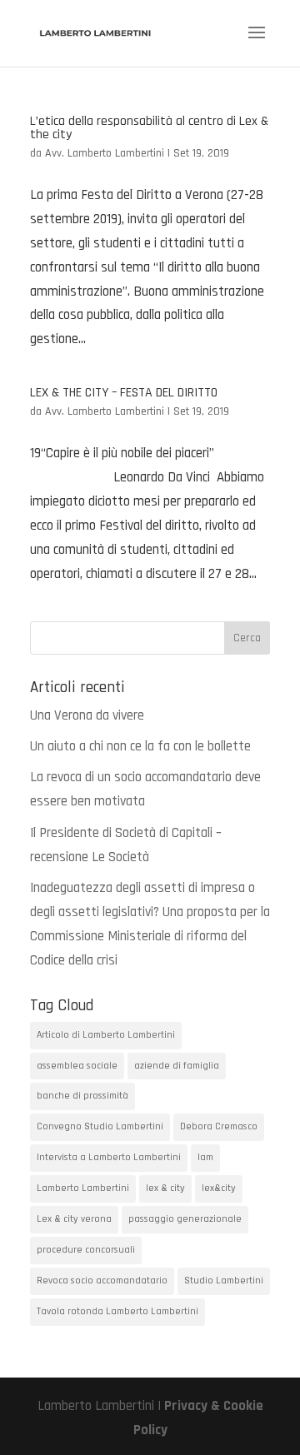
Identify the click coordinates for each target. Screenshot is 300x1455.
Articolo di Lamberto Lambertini (106, 1035)
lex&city (219, 1188)
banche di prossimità (82, 1095)
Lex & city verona (74, 1219)
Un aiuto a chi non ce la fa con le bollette (140, 746)
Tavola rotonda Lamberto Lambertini (117, 1311)
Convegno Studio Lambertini (100, 1126)
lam (205, 1157)
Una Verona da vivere (87, 715)
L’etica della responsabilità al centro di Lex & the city (149, 127)
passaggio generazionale (185, 1219)
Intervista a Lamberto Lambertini (109, 1157)
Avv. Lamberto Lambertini (104, 153)
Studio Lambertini (223, 1280)
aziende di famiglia (176, 1065)
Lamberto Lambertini (83, 1188)
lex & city (165, 1188)
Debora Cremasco (219, 1126)
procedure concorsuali (86, 1249)
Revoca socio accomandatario (102, 1280)
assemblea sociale (77, 1065)
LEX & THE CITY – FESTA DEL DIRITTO (124, 392)
